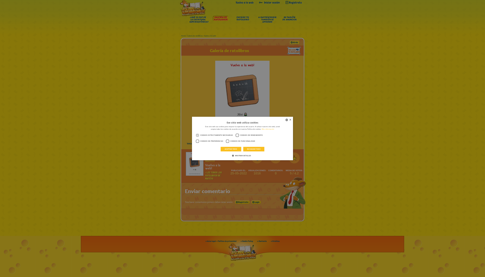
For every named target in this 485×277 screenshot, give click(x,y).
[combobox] (286, 120)
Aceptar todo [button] (231, 149)
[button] (242, 155)
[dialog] (242, 138)
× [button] (290, 120)
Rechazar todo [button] (254, 149)
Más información (268, 129)
